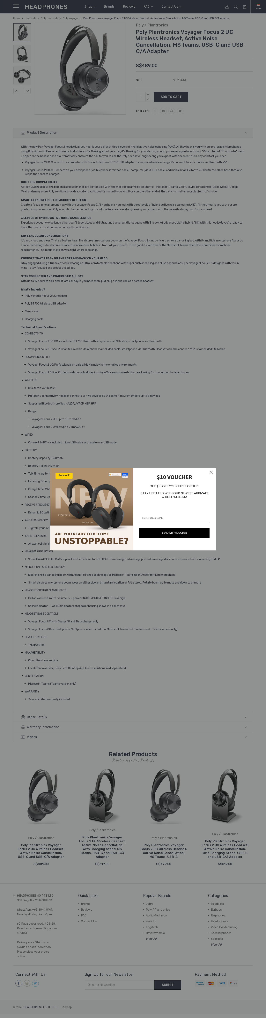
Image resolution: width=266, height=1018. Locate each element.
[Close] (211, 472)
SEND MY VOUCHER (174, 533)
